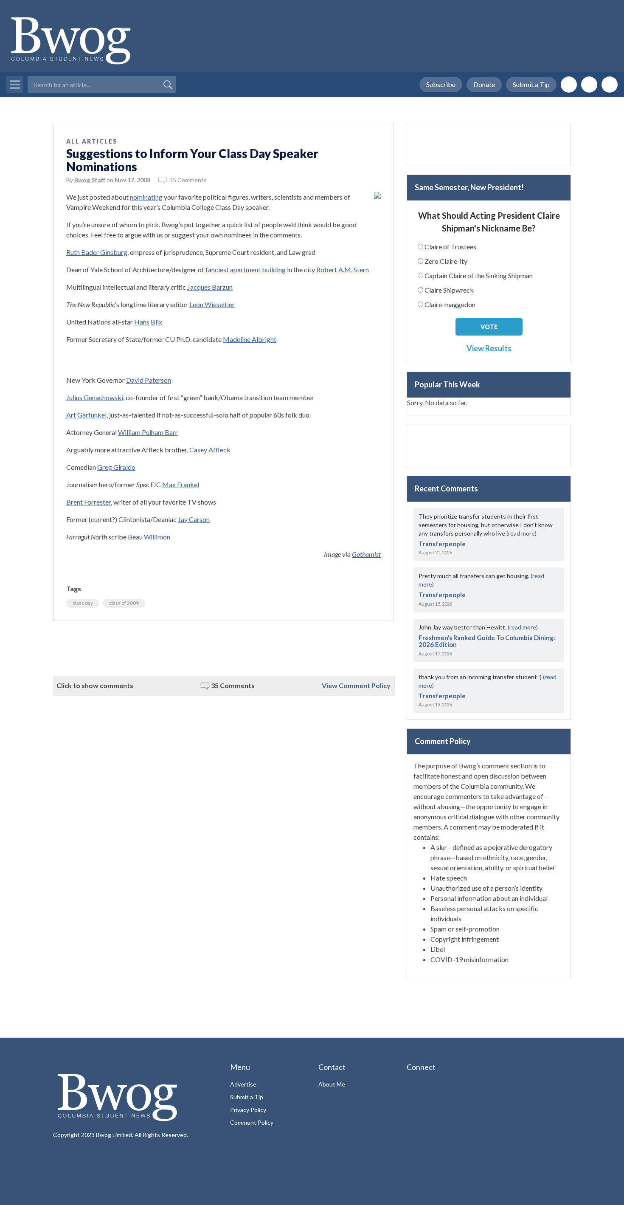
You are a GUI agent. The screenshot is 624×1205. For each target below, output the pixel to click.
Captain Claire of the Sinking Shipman (478, 275)
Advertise (243, 1084)
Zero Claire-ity (445, 261)
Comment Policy (251, 1122)
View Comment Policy (356, 685)
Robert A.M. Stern (342, 269)
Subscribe (440, 84)
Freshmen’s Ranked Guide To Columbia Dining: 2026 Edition (487, 641)
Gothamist (366, 554)
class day (83, 603)
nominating (146, 197)
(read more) (521, 533)
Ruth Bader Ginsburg (96, 252)
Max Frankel (180, 484)
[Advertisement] (223, 648)
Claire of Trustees (450, 247)
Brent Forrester (88, 502)
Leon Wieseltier (212, 304)
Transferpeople (442, 543)
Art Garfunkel (86, 415)
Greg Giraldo (116, 467)
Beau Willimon (149, 537)
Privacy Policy (248, 1109)
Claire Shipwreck (449, 290)
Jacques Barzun (210, 287)
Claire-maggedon (449, 304)
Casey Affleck (209, 450)
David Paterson (148, 380)
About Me (331, 1084)
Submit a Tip (531, 84)
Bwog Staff (89, 179)
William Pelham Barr (148, 432)
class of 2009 (124, 603)
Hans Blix (148, 322)
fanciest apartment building (245, 269)
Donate (484, 84)
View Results (489, 348)
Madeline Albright (249, 339)
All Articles (92, 141)
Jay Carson (194, 519)
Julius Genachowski (94, 397)
